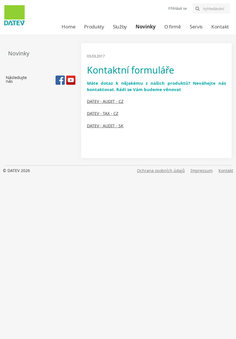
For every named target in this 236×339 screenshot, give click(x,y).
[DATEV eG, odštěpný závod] (14, 15)
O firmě (172, 26)
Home (68, 26)
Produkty (94, 26)
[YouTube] (70, 80)
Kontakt (220, 26)
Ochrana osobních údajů (161, 170)
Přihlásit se (177, 8)
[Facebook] (60, 80)
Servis (196, 26)
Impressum (202, 170)
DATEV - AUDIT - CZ (105, 101)
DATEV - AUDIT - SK (105, 125)
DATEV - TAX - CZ (102, 113)
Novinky (146, 26)
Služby (120, 26)
